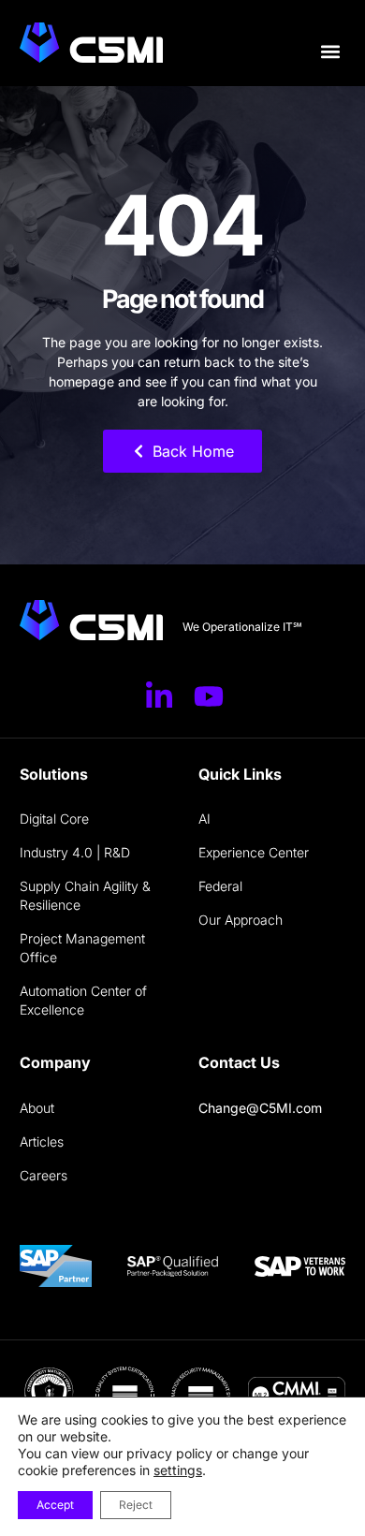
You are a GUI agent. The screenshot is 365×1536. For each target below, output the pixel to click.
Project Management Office (82, 947)
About (37, 1108)
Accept (55, 1505)
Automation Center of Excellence (83, 1000)
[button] (329, 52)
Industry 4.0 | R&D (75, 852)
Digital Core (54, 819)
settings (177, 1470)
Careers (43, 1175)
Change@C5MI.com (260, 1108)
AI (204, 819)
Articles (42, 1141)
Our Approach (240, 920)
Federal (220, 886)
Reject (136, 1505)
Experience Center (253, 852)
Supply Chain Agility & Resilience (85, 895)
